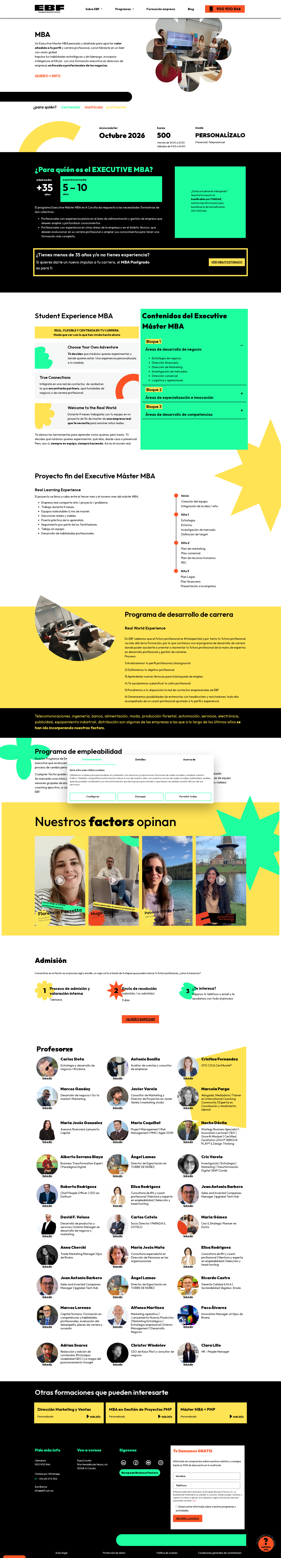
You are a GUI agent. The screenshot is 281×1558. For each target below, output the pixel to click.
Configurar (92, 796)
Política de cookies (167, 1552)
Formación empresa (161, 9)
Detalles (140, 759)
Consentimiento (92, 759)
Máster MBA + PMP (198, 1409)
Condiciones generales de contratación (219, 1552)
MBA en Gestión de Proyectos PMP (140, 1409)
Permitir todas (188, 796)
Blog (191, 9)
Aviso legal (61, 1552)
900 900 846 (228, 8)
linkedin (47, 1078)
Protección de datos (114, 1552)
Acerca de (189, 759)
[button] (194, 345)
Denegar (140, 796)
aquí (194, 1500)
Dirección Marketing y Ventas (64, 1409)
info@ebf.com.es (44, 1490)
